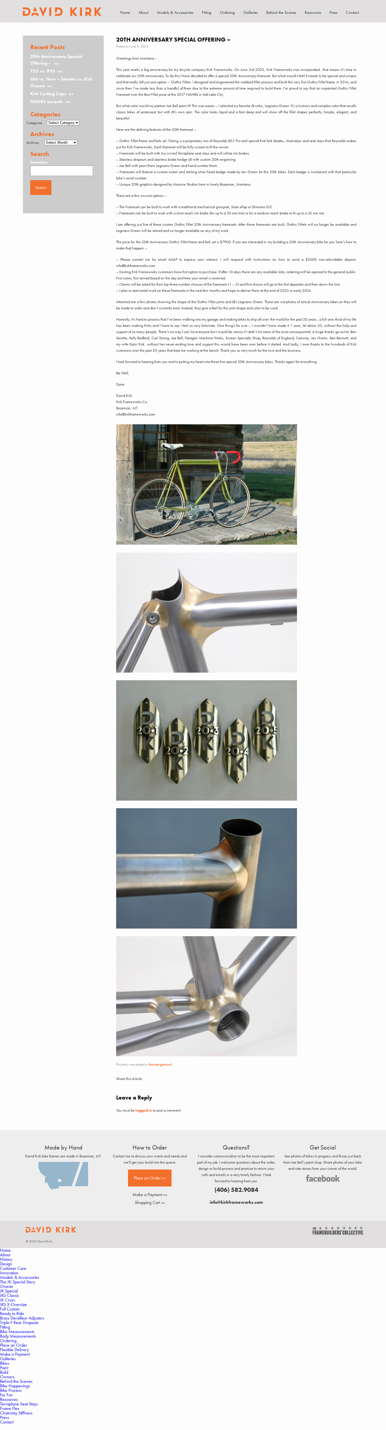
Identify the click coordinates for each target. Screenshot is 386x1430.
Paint (4, 1368)
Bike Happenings (15, 1386)
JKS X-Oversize (13, 1304)
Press (333, 12)
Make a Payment (15, 1354)
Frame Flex (9, 1408)
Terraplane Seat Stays (19, 1404)
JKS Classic (9, 1295)
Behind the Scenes (281, 12)
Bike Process (11, 1390)
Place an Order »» (150, 1178)
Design (6, 1264)
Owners (7, 1377)
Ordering (227, 12)
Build (4, 1372)
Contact (352, 12)
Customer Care (13, 1268)
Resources (313, 12)
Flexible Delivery (14, 1350)
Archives (33, 142)
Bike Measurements (17, 1332)
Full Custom (9, 1309)
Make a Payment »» (150, 1195)
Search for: (39, 162)
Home (125, 12)
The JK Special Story (17, 1282)
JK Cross (7, 1300)
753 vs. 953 (42, 71)
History (6, 1259)
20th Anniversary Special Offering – (56, 59)
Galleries (250, 12)
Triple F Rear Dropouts (19, 1322)
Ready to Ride (12, 1313)
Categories (34, 122)
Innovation (9, 1273)
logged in (143, 1110)
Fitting (206, 12)
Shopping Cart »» (150, 1202)
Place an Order (13, 1345)
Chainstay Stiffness (16, 1413)
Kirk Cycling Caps (48, 94)
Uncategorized (160, 1064)
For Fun (6, 1395)
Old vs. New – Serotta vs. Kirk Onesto (61, 82)
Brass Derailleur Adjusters (22, 1318)
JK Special (9, 1291)
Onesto (6, 1286)
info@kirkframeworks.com (236, 1202)
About (143, 12)
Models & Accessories (175, 12)
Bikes (4, 1363)
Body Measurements (18, 1336)
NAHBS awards (46, 102)
